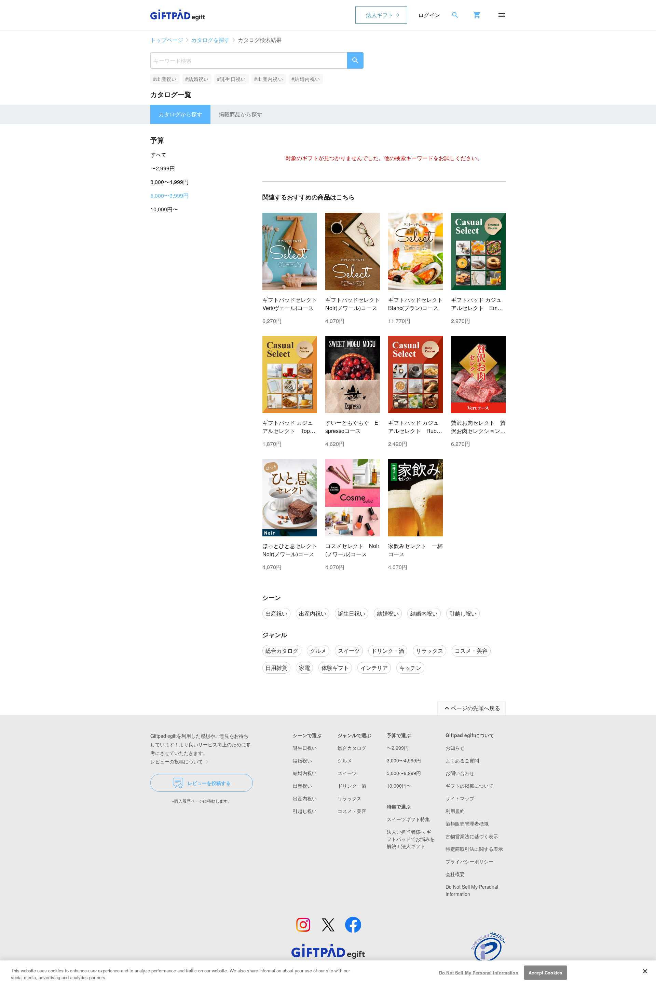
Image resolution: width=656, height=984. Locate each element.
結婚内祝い (305, 773)
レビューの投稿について (176, 761)
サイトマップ (460, 798)
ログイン (429, 15)
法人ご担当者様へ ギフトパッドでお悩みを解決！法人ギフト (411, 838)
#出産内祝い (268, 78)
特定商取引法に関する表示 (474, 848)
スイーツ (347, 773)
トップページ (166, 40)
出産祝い (302, 785)
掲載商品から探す (240, 114)
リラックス (349, 798)
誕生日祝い (305, 747)
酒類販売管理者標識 (467, 823)
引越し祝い (305, 810)
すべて (158, 154)
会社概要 (455, 874)
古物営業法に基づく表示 (472, 836)
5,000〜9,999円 (169, 195)
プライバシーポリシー (469, 861)
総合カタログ (352, 747)
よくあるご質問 (462, 760)
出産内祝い (305, 798)
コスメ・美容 (352, 810)
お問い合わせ (460, 773)
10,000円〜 (164, 209)
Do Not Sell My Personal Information (478, 972)
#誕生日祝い (231, 78)
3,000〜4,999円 (169, 182)
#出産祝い (165, 78)
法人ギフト (379, 15)
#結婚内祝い (305, 78)
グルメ (345, 760)
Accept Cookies (545, 972)
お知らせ (455, 747)
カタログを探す (210, 40)
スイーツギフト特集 (408, 819)
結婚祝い (302, 760)
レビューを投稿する (209, 782)
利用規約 (455, 810)
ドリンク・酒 (352, 785)
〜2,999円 (162, 168)
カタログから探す (180, 114)
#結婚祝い (197, 78)
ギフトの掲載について (469, 785)
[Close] (645, 971)
